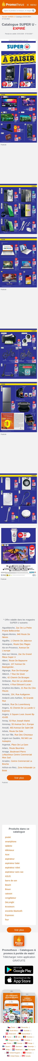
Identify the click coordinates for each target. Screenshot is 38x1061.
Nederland (19, 1049)
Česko (13, 1027)
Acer (7, 854)
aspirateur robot (12, 867)
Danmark (19, 1046)
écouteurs (9, 906)
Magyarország (13, 1040)
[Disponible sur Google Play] (19, 969)
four (7, 919)
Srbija (8, 1049)
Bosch (8, 885)
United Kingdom (15, 1053)
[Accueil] (13, 3)
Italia (18, 1037)
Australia (26, 1030)
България (31, 1049)
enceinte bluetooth (13, 911)
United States (14, 1056)
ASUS (8, 876)
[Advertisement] (19, 165)
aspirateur (9, 859)
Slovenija (31, 1046)
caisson (8, 893)
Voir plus (19, 929)
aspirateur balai (12, 863)
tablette (8, 846)
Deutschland (26, 1034)
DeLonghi (9, 902)
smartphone (10, 841)
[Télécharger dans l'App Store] (19, 980)
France (9, 1037)
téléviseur (9, 850)
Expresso (9, 915)
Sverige (19, 1043)
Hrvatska (27, 1040)
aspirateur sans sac (14, 872)
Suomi (7, 1046)
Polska (9, 1043)
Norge (30, 1043)
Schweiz (29, 1053)
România (29, 1037)
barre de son (11, 880)
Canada (28, 1056)
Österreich (12, 1034)
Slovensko (24, 1027)
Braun (8, 889)
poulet (8, 837)
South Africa (14, 1030)
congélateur (10, 898)
